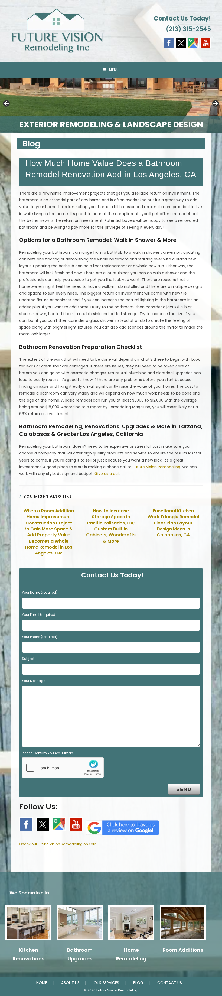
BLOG (138, 982)
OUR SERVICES (106, 982)
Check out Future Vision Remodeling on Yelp (57, 844)
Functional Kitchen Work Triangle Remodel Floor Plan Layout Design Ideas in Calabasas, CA (173, 523)
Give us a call (106, 473)
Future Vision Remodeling (156, 467)
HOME (41, 982)
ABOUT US (70, 982)
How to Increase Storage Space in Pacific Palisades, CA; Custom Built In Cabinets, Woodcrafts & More (111, 526)
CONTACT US (169, 982)
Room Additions (183, 950)
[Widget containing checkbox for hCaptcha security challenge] (63, 767)
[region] (111, 105)
